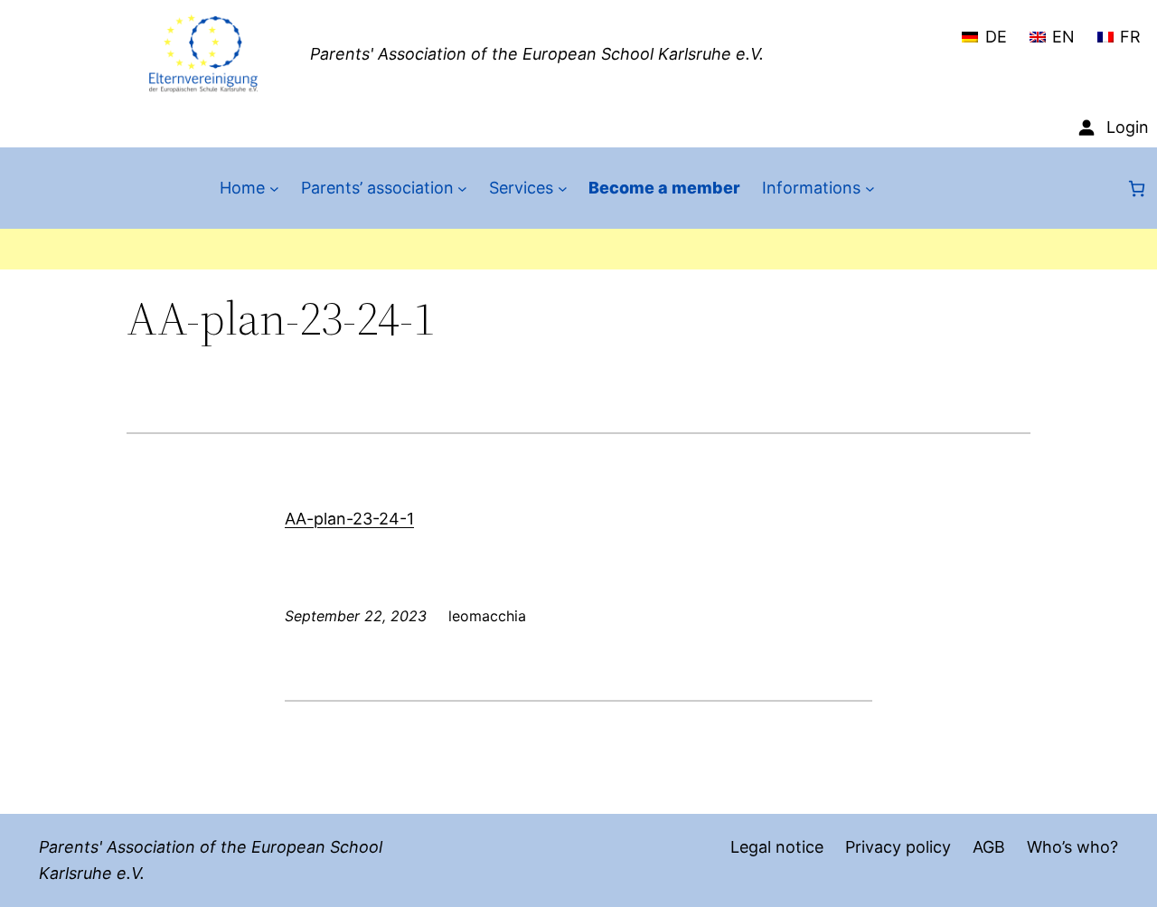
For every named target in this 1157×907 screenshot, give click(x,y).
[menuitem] (984, 29)
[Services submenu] (563, 189)
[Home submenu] (274, 189)
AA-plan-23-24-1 (349, 518)
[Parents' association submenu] (462, 189)
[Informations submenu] (870, 189)
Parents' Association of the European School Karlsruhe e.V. (537, 53)
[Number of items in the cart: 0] (1136, 188)
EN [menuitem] (1063, 36)
